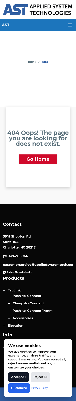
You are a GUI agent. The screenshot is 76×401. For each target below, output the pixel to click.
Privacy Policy (39, 387)
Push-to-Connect (27, 296)
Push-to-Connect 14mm (33, 311)
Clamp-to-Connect (28, 303)
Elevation (15, 326)
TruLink (14, 290)
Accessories (23, 318)
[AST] (38, 9)
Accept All (18, 377)
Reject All (40, 377)
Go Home (38, 159)
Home (32, 62)
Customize (19, 388)
